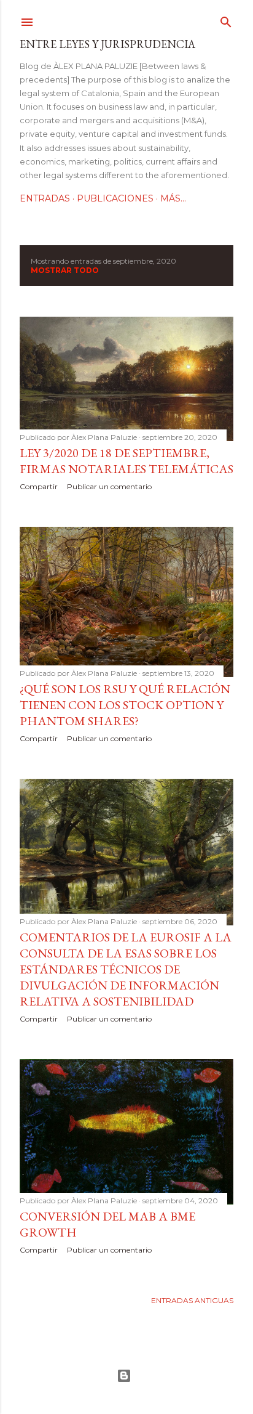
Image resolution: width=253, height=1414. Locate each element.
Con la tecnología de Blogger (126, 1375)
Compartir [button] (39, 486)
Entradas (45, 198)
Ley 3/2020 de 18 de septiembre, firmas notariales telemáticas (126, 461)
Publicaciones (115, 198)
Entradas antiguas (192, 1300)
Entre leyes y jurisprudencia (107, 44)
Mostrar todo (65, 270)
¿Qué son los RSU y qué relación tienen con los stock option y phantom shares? (125, 705)
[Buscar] (226, 19)
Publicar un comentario (109, 486)
